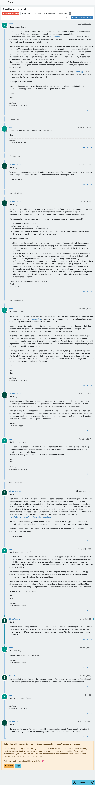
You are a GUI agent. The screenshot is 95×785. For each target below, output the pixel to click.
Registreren (9, 766)
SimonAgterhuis (15, 164)
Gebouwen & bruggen (12, 13)
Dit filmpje (80, 72)
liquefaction (36, 319)
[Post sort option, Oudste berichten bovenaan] (67, 17)
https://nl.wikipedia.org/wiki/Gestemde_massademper (31, 517)
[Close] (90, 744)
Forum (11, 2)
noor (11, 24)
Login (18, 766)
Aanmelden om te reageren (81, 17)
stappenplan (55, 37)
